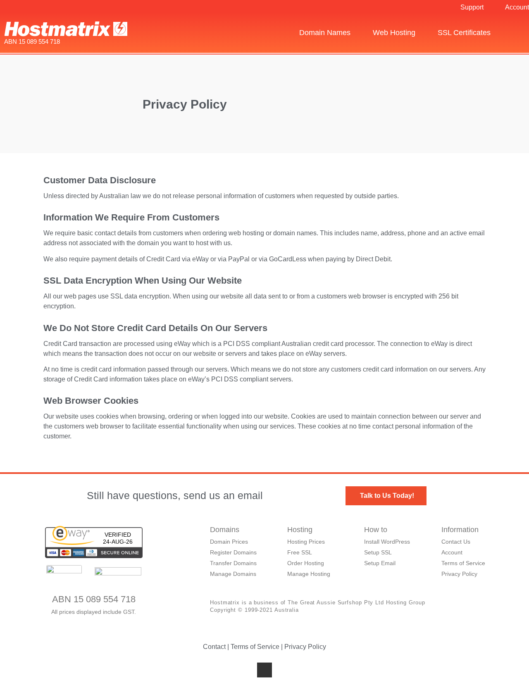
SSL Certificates (464, 32)
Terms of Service (255, 646)
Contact (214, 646)
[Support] (453, 7)
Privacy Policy (305, 646)
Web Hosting (394, 32)
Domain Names (324, 32)
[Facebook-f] (264, 670)
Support (472, 7)
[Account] (498, 7)
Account (517, 7)
